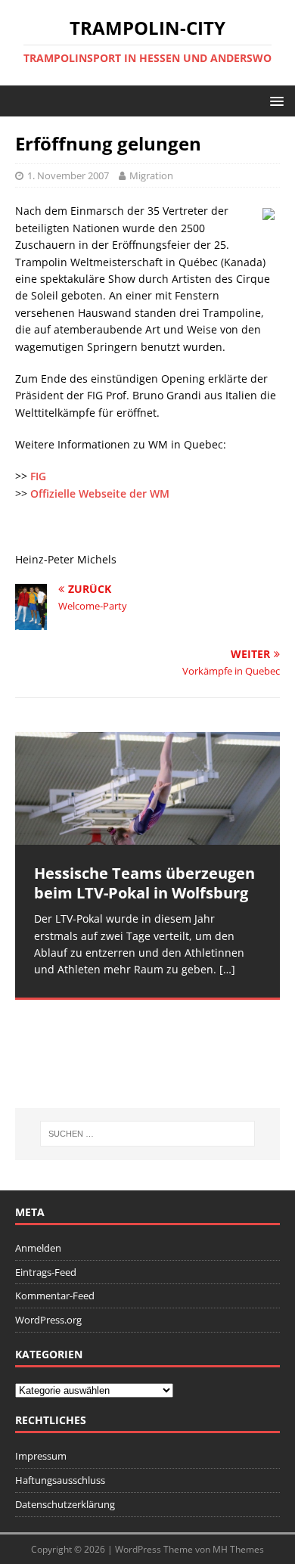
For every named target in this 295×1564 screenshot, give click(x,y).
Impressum (41, 1456)
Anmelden (38, 1248)
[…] (227, 969)
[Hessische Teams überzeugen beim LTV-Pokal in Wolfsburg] (147, 788)
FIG (38, 476)
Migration (151, 175)
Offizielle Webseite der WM (99, 493)
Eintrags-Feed (45, 1272)
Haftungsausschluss (60, 1480)
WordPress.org (48, 1320)
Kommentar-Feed (55, 1295)
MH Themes (238, 1549)
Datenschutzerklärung (65, 1504)
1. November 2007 (68, 175)
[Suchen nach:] (148, 1134)
